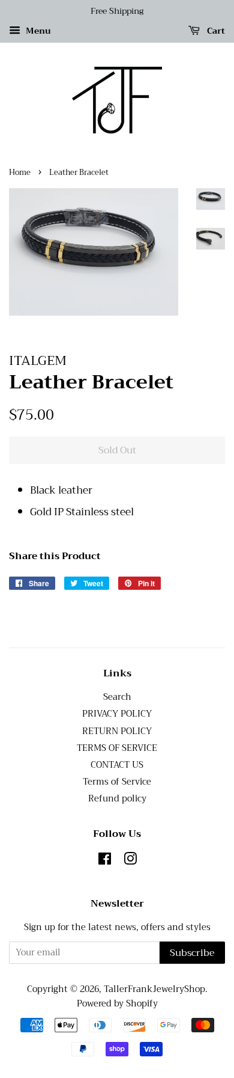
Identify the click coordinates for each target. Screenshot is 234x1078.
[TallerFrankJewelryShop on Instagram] (130, 861)
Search (117, 697)
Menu (37, 30)
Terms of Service (117, 781)
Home (20, 172)
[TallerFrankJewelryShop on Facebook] (105, 861)
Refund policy (117, 798)
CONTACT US (117, 765)
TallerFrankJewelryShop (154, 989)
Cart (215, 30)
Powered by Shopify (117, 1003)
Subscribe (192, 953)
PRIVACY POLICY (117, 713)
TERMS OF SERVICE (117, 748)
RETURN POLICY (117, 731)
